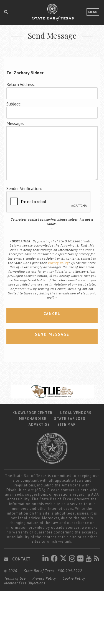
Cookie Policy (74, 578)
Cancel (52, 313)
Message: (15, 123)
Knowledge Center (32, 412)
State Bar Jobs (69, 418)
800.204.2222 (70, 571)
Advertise (39, 424)
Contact (21, 559)
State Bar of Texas (39, 571)
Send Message (52, 334)
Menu (92, 12)
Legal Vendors (76, 412)
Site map (66, 424)
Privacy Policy (58, 263)
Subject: (13, 104)
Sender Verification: (24, 188)
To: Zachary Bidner (25, 72)
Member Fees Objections (24, 583)
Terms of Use (15, 578)
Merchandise (32, 418)
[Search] (6, 12)
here (85, 490)
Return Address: (20, 84)
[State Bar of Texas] (52, 14)
